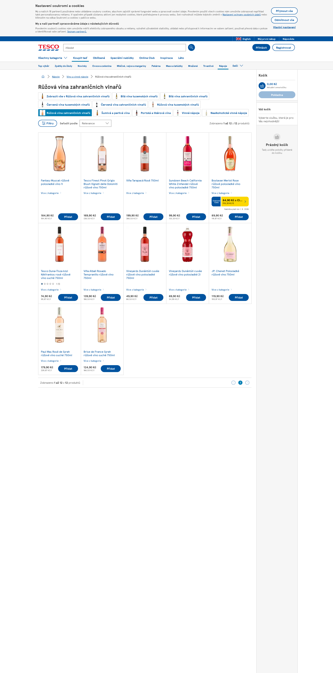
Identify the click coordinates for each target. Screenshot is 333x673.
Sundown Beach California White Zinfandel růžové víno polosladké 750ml (185, 183)
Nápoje (56, 76)
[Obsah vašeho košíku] (262, 85)
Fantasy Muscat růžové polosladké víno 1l (55, 182)
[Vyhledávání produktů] (191, 47)
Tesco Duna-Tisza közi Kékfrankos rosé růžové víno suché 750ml (55, 274)
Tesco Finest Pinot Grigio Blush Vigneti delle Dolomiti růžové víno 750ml (101, 183)
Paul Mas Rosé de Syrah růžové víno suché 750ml (56, 353)
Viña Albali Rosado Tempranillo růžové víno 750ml (98, 274)
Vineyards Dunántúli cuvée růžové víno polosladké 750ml (142, 274)
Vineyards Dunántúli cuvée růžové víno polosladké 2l (185, 272)
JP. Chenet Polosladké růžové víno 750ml (225, 272)
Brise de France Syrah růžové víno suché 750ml (99, 353)
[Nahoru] (168, 396)
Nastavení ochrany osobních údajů (242, 14)
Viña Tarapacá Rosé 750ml (142, 180)
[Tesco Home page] (48, 47)
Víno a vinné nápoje (77, 76)
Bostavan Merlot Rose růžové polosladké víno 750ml (226, 183)
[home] (43, 76)
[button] (243, 38)
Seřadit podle (69, 123)
